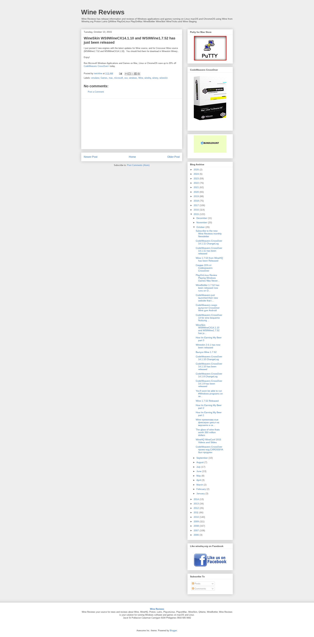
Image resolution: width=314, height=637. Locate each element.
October (200, 227)
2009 (197, 521)
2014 (197, 499)
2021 (197, 187)
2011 (196, 512)
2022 (197, 183)
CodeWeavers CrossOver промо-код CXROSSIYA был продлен (209, 449)
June (199, 471)
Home (132, 156)
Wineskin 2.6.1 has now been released (208, 346)
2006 (197, 535)
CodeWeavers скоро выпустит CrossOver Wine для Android (208, 308)
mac (111, 78)
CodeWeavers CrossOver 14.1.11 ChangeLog (209, 242)
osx (126, 78)
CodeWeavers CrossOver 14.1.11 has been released (209, 251)
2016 (197, 209)
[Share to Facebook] (135, 73)
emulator (95, 78)
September (202, 458)
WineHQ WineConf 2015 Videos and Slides (208, 441)
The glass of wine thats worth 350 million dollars (208, 432)
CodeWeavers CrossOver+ (96, 66)
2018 (197, 200)
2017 (197, 205)
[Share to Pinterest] (138, 73)
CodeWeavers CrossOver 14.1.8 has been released (209, 384)
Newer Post (90, 156)
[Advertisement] (132, 124)
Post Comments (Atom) (138, 165)
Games (104, 78)
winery (155, 78)
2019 (197, 196)
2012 (197, 508)
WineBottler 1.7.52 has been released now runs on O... (207, 288)
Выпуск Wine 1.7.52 (206, 352)
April (199, 480)
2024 (197, 174)
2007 (197, 530)
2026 (197, 169)
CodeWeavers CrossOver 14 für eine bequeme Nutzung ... (209, 318)
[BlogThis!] (129, 73)
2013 (197, 503)
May (198, 475)
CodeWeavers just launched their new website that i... (207, 298)
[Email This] (126, 73)
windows (133, 78)
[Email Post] (120, 73)
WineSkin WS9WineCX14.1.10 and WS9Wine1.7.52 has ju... (207, 329)
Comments (200, 588)
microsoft (118, 78)
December (202, 218)
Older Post (173, 156)
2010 (197, 517)
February (201, 489)
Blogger (173, 630)
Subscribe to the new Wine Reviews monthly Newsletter (209, 233)
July (198, 467)
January (200, 493)
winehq (147, 78)
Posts (197, 583)
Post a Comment (96, 92)
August (200, 462)
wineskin (163, 78)
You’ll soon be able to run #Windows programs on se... (209, 394)
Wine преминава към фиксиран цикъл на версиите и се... (207, 422)
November (202, 222)
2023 (197, 178)
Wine (140, 78)
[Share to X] (132, 73)
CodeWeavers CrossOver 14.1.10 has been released (209, 366)
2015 (197, 214)
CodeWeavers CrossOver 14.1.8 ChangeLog (209, 375)
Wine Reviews (102, 12)
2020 (197, 192)
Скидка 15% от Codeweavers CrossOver (204, 268)
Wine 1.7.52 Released (207, 400)
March (200, 484)
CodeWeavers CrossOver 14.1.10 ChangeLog (209, 358)
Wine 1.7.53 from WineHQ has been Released (209, 259)
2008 (197, 526)
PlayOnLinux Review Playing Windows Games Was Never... (207, 278)
